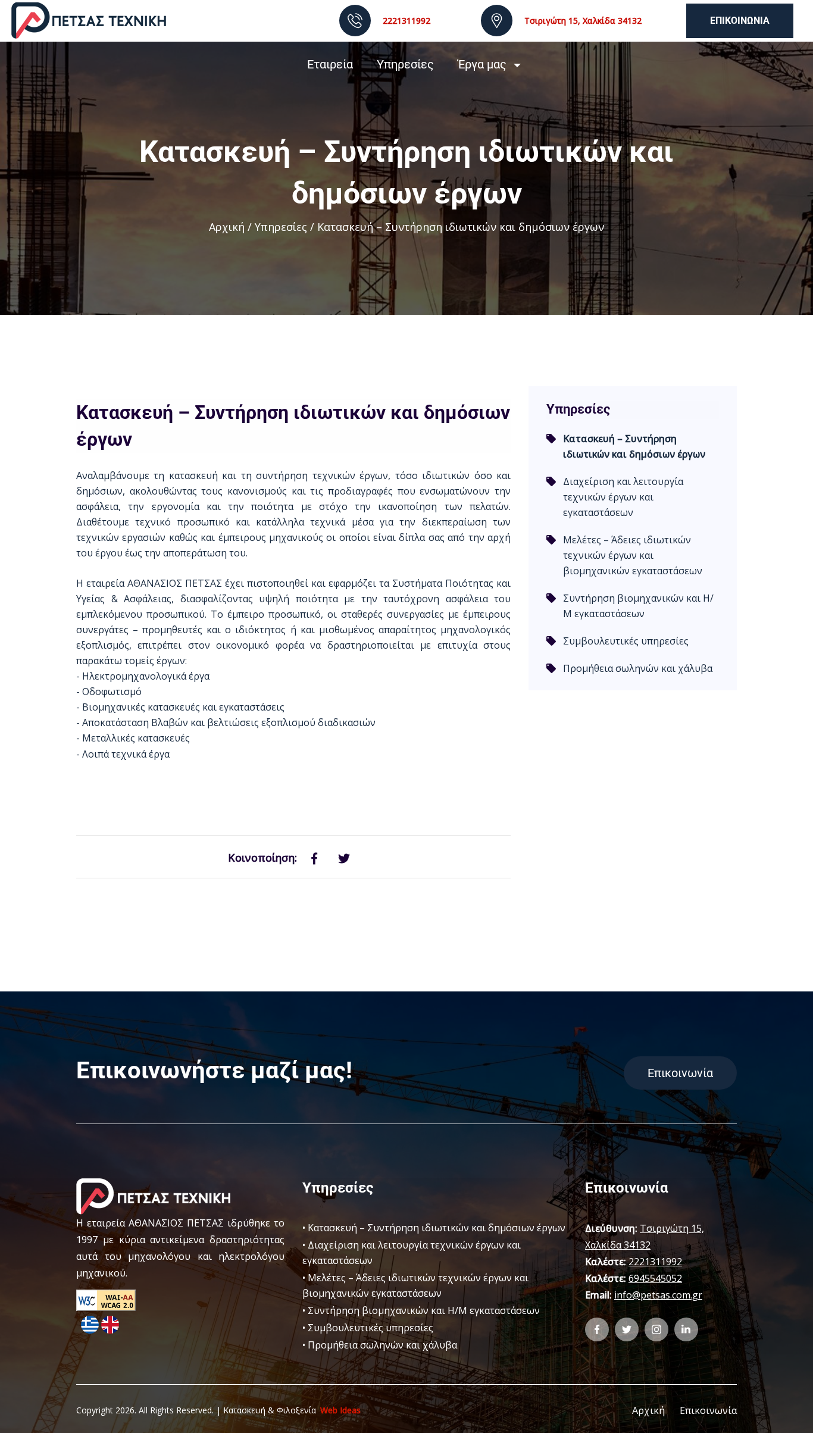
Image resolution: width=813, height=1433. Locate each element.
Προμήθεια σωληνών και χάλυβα (637, 668)
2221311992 (406, 20)
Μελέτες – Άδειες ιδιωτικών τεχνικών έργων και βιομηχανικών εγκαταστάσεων (632, 555)
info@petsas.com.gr (658, 1294)
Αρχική (227, 227)
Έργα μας (482, 64)
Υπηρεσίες (405, 64)
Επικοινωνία (740, 20)
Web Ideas (340, 1410)
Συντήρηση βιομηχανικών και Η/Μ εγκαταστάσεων (638, 606)
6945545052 (655, 1278)
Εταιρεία (330, 64)
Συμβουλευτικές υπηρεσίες (626, 640)
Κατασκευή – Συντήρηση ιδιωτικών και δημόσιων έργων (436, 1227)
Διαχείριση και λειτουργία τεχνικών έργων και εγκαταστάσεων (623, 497)
